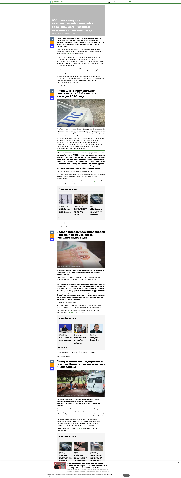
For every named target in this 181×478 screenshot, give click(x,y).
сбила (80, 428)
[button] (60, 465)
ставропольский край (63, 352)
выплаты (92, 352)
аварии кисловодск (84, 223)
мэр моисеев (84, 352)
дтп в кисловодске (71, 223)
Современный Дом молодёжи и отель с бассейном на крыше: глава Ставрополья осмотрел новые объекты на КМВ (87, 465)
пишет (69, 53)
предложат (95, 181)
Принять (126, 475)
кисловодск (60, 223)
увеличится (70, 312)
